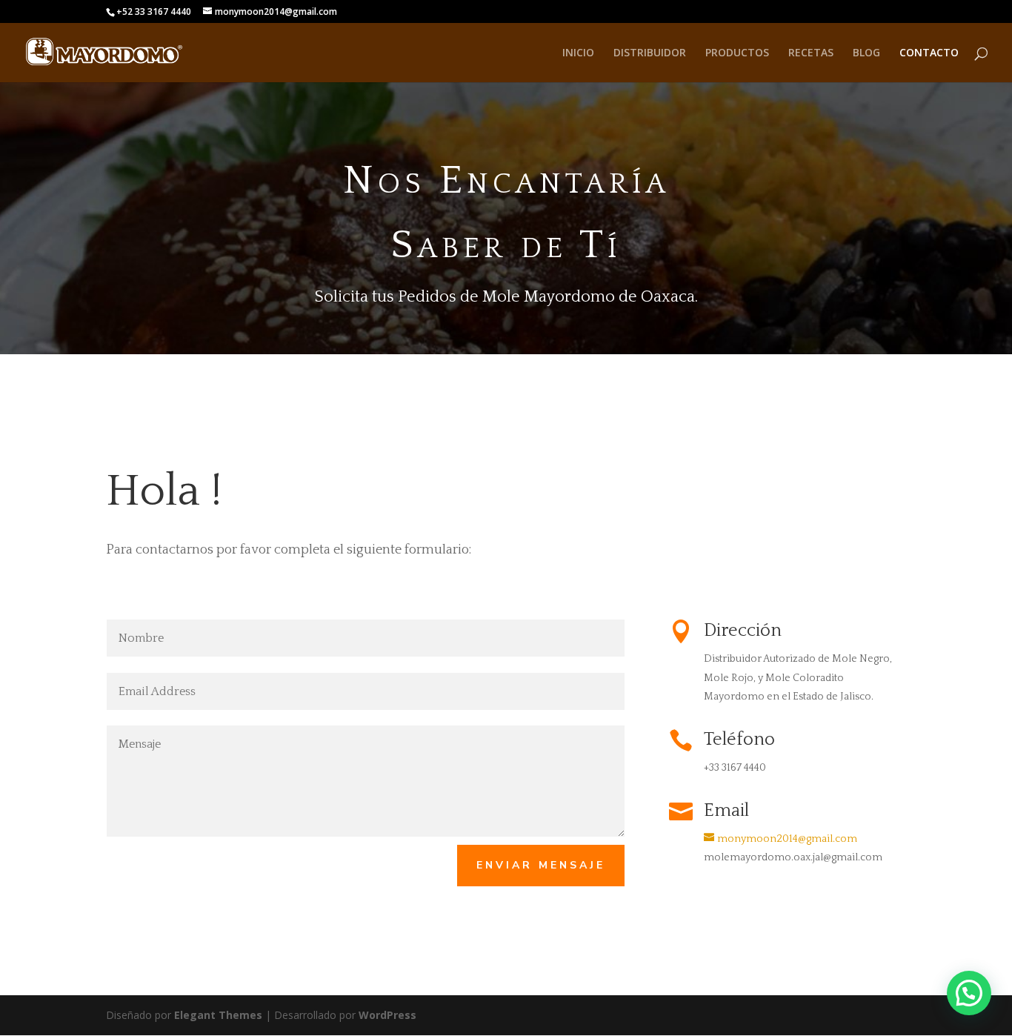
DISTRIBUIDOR (649, 53)
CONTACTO (929, 53)
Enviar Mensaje (540, 865)
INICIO (578, 53)
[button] (969, 993)
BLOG (866, 53)
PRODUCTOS (737, 53)
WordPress (387, 1015)
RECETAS (810, 53)
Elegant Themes (218, 1015)
